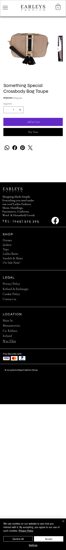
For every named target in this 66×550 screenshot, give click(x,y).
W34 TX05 (9, 341)
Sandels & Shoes (13, 258)
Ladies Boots (10, 254)
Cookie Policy (11, 294)
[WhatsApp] (6, 147)
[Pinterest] (22, 147)
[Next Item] (58, 49)
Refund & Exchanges (15, 289)
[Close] (61, 523)
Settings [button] (33, 545)
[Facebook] (14, 147)
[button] (58, 7)
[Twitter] (30, 147)
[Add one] (20, 109)
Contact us (9, 299)
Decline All (18, 539)
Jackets (7, 245)
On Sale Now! (11, 263)
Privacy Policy (11, 284)
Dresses (7, 240)
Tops (6, 249)
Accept (48, 539)
